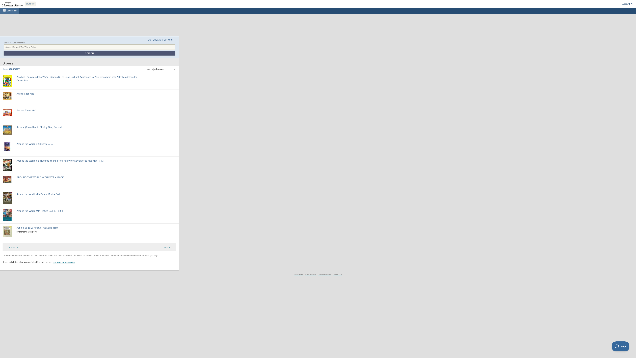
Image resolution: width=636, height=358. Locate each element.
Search (89, 53)
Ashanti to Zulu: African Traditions (34, 227)
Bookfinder (12, 10)
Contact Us (337, 274)
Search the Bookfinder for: (14, 42)
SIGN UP (30, 4)
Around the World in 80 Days (32, 144)
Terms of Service (324, 274)
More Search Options (160, 39)
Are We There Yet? (27, 110)
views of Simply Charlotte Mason (92, 255)
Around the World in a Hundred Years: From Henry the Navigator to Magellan (57, 160)
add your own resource (64, 262)
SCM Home (298, 274)
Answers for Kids (25, 93)
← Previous (13, 247)
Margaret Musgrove (28, 231)
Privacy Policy (310, 274)
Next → (167, 247)
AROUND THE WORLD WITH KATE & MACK (40, 177)
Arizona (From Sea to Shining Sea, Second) (39, 127)
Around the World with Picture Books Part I (39, 194)
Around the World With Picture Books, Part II (40, 210)
